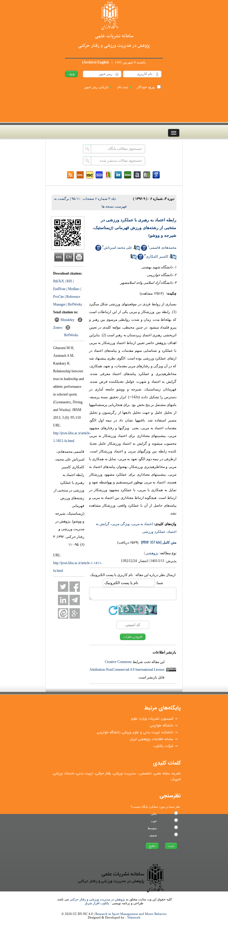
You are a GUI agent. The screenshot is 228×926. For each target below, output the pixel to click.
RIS (69, 281)
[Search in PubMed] (137, 250)
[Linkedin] (118, 174)
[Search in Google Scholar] (144, 250)
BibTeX (58, 281)
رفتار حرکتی (103, 773)
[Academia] (137, 174)
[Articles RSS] (70, 174)
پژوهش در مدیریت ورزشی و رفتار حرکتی (97, 899)
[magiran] (108, 174)
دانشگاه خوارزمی (161, 725)
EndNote (59, 289)
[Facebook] (74, 586)
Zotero (57, 328)
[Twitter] (63, 586)
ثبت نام (122, 87)
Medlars (74, 289)
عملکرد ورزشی (153, 532)
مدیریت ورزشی (124, 773)
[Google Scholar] (156, 174)
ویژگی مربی (121, 524)
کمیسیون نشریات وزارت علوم (152, 718)
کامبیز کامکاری (157, 256)
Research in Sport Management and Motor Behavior (131, 914)
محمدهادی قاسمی (162, 247)
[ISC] (89, 174)
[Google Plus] (74, 613)
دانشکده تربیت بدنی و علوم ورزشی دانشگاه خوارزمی (135, 732)
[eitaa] (63, 613)
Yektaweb (133, 917)
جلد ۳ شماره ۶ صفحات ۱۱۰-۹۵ (94, 199)
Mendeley (68, 320)
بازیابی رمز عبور (96, 87)
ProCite (58, 297)
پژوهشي (151, 553)
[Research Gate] (146, 174)
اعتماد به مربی (142, 524)
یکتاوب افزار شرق (97, 903)
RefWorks (75, 304)
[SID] (99, 174)
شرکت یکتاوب (163, 746)
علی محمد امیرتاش (118, 247)
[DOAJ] (127, 174)
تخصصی (145, 773)
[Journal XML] (80, 174)
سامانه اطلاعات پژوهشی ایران (151, 739)
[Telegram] (74, 600)
